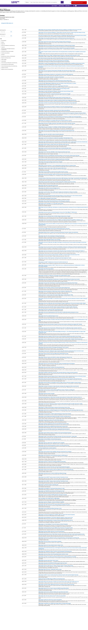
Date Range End (2, 34)
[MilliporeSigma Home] (15, 2)
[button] (54, 5)
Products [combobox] (27, 2)
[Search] (62, 2)
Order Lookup (61, 5)
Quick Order (67, 5)
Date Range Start (3, 30)
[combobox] (44, 2)
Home (1, 8)
